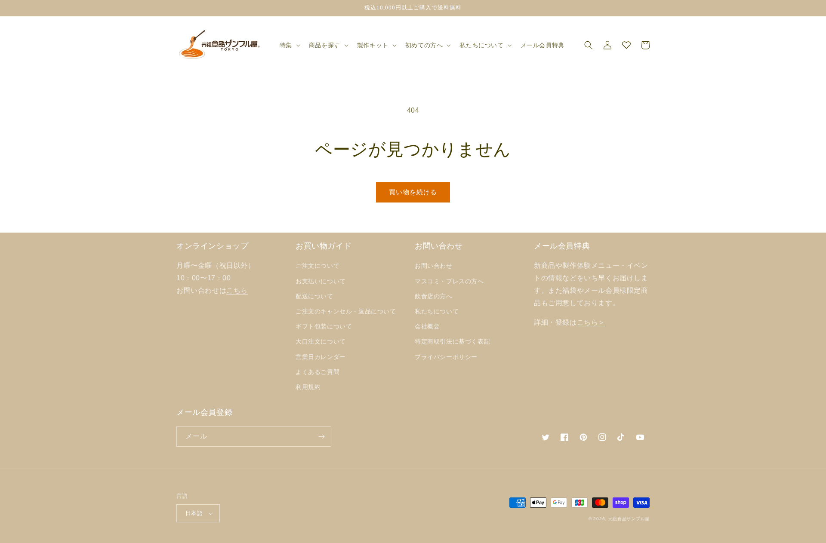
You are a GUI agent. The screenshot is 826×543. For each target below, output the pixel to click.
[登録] (321, 436)
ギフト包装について (324, 326)
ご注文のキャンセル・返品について (346, 311)
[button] (289, 45)
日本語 (194, 513)
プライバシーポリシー (446, 356)
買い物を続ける (413, 192)
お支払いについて (321, 281)
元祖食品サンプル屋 (629, 518)
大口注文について (321, 341)
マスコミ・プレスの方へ (449, 281)
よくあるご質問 (317, 371)
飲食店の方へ (434, 296)
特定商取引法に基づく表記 (452, 341)
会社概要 (427, 326)
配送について (314, 296)
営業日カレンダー (321, 356)
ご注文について (317, 265)
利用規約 (308, 386)
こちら (237, 290)
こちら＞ (591, 322)
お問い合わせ (434, 265)
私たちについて (437, 311)
